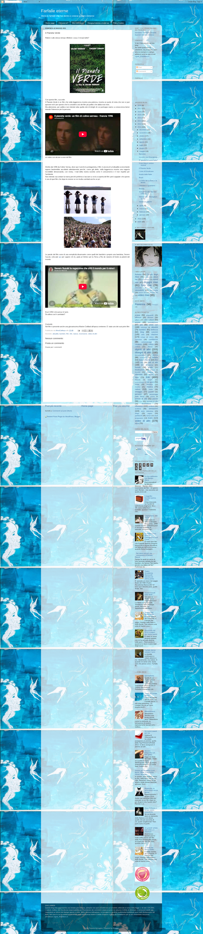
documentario (140, 355)
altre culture (149, 320)
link (71, 334)
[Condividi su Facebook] (89, 331)
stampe (148, 416)
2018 (140, 105)
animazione (153, 322)
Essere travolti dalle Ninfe (150, 594)
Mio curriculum (78, 23)
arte (141, 325)
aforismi (150, 317)
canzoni (154, 332)
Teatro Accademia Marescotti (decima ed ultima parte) (149, 575)
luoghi (150, 380)
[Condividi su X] (87, 331)
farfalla (155, 357)
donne (155, 355)
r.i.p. (140, 401)
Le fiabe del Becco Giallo (149, 613)
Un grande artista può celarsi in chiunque (151, 830)
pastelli (151, 392)
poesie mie (142, 292)
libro (137, 377)
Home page (50, 23)
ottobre (142, 136)
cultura (137, 347)
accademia (145, 279)
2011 (140, 127)
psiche (155, 399)
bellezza (154, 330)
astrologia (144, 327)
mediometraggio (139, 382)
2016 (140, 112)
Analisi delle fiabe (145, 174)
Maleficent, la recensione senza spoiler (151, 790)
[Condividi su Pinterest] (92, 331)
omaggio (138, 392)
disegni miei (151, 282)
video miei (143, 295)
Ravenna (140, 304)
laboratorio (139, 290)
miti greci (150, 382)
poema (152, 396)
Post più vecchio (121, 406)
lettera (151, 374)
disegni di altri (143, 352)
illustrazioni (139, 370)
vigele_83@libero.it (142, 56)
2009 (140, 222)
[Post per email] (78, 330)
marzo (142, 209)
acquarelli (149, 315)
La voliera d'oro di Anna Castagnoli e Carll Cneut (151, 536)
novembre (143, 133)
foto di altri (153, 362)
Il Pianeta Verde (145, 168)
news (151, 389)
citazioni (154, 334)
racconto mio (154, 292)
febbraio (142, 212)
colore (151, 337)
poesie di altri (141, 399)
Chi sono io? (63, 23)
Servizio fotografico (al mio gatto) (150, 753)
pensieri (138, 394)
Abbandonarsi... (150, 711)
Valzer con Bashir (145, 202)
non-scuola (154, 290)
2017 (140, 108)
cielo (142, 334)
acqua (137, 315)
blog (142, 332)
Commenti (142, 71)
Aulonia (138, 274)
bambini (62, 334)
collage (143, 337)
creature (138, 344)
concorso (138, 339)
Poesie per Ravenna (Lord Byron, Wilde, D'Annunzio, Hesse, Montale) (145, 772)
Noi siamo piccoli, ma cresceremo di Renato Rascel (144, 555)
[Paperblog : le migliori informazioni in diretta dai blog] (141, 440)
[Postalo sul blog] (85, 331)
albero (137, 320)
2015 (140, 115)
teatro (150, 418)
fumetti (138, 367)
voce (137, 423)
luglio (141, 145)
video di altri (92, 334)
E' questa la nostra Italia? (148, 160)
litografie (138, 380)
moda (137, 384)
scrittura (151, 406)
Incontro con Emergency (148, 157)
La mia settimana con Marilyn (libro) (151, 478)
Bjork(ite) (142, 154)
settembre (143, 139)
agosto (142, 142)
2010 (140, 219)
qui (60, 257)
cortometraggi (146, 342)
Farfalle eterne (54, 10)
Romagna (155, 304)
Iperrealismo (149, 676)
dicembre (143, 130)
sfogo (137, 413)
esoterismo (143, 357)
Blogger (116, 928)
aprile (141, 206)
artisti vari (153, 325)
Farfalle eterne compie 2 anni (150, 651)
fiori (141, 362)
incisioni (152, 370)
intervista (138, 374)
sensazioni (153, 408)
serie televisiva (147, 411)
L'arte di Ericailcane (146, 171)
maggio (142, 151)
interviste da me (143, 288)
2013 (140, 121)
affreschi (138, 317)
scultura (138, 409)
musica (150, 387)
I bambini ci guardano (147, 185)
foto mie (146, 285)
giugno (142, 148)
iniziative (150, 372)
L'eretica (146, 277)
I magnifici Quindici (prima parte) (150, 498)
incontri (137, 372)
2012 (140, 124)
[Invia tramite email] (83, 331)
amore (137, 322)
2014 (140, 118)
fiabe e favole (144, 360)
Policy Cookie (118, 23)
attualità (56, 334)
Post (140, 67)
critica (150, 344)
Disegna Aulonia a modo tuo (98, 23)
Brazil (141, 177)
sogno (150, 413)
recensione (83, 334)
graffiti (150, 367)
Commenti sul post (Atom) (62, 411)
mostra (137, 387)
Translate (145, 33)
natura (75, 334)
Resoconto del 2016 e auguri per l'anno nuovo (151, 632)
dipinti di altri (143, 349)
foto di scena (147, 365)
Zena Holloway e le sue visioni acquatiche (151, 810)
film (67, 334)
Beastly (141, 189)
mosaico (150, 384)
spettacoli (138, 416)
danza (150, 347)
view (146, 454)
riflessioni (139, 406)
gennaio (142, 215)
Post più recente (53, 406)
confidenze (153, 339)
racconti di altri (152, 401)
